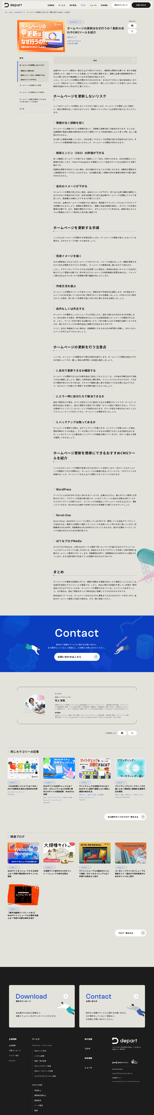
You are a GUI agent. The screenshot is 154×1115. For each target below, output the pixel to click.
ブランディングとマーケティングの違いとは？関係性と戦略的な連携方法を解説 (130, 789)
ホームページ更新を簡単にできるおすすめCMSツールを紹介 (33, 100)
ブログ (87, 1048)
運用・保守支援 (40, 1061)
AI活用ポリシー (117, 1078)
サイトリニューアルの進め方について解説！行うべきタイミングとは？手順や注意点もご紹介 (94, 873)
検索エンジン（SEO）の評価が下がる (33, 75)
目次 (95, 60)
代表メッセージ (15, 1050)
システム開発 (39, 1056)
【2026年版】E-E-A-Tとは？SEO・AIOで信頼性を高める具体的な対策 (23, 787)
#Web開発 (100, 795)
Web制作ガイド (20, 12)
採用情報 (88, 1058)
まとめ (22, 109)
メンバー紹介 (14, 1055)
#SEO (12, 792)
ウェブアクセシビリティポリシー (122, 1073)
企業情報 (13, 1039)
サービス (36, 1039)
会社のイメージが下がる (28, 79)
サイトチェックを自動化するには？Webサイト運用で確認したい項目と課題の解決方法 (94, 789)
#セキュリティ (47, 800)
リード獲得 (38, 1105)
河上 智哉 (75, 43)
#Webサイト (72, 37)
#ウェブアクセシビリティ (55, 797)
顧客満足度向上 (40, 1095)
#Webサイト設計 (67, 797)
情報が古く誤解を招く (28, 71)
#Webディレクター (139, 795)
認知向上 (37, 1090)
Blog (11, 12)
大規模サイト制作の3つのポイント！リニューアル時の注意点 (57, 872)
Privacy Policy (117, 1069)
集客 (36, 1110)
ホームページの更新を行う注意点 (32, 92)
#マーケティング (20, 792)
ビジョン (12, 1060)
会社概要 (12, 1045)
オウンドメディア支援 (42, 1066)
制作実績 (88, 1039)
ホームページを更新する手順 (30, 85)
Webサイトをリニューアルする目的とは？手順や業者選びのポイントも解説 (23, 873)
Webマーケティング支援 (43, 1071)
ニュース (88, 1067)
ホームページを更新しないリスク (32, 65)
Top (6, 12)
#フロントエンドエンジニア (86, 797)
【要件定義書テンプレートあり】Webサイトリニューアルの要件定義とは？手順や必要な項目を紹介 (23, 915)
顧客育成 (37, 1100)
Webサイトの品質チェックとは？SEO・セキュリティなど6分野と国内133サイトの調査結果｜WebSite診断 (58, 790)
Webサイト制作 (40, 1051)
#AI (9, 792)
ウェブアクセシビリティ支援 (45, 1076)
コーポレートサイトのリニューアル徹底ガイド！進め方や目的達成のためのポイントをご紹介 (130, 873)
